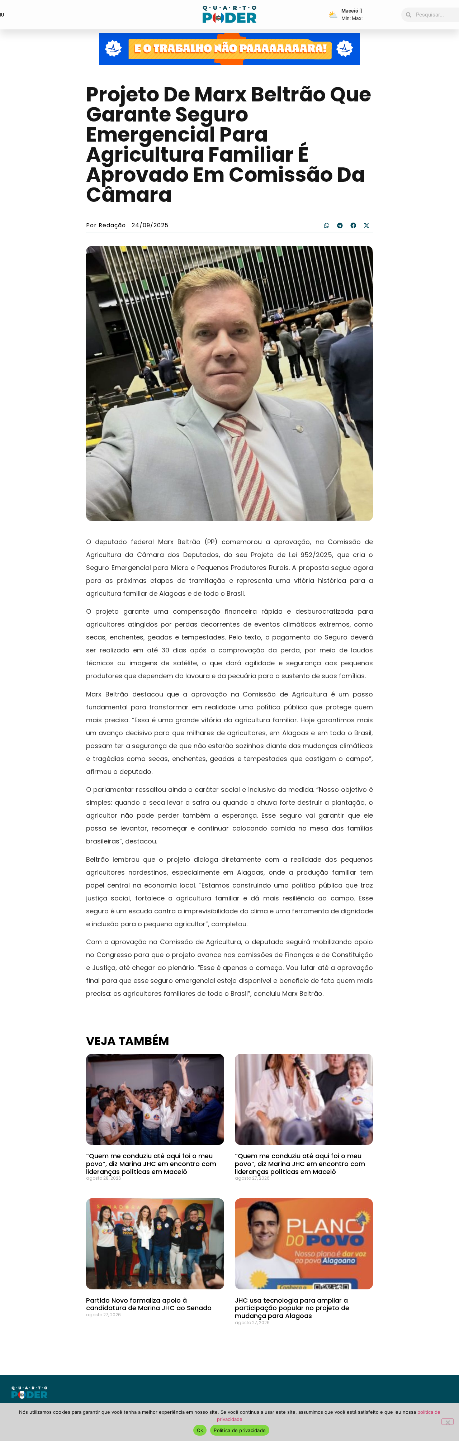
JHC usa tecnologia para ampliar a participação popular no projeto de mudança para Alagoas (292, 1308)
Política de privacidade (240, 1430)
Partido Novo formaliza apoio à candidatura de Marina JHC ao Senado (149, 1304)
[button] (326, 225)
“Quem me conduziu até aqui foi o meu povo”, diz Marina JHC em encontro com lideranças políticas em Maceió (151, 1163)
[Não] (447, 1421)
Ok (200, 1430)
